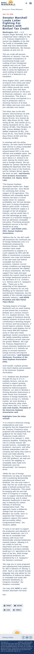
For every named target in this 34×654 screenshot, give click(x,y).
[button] (26, 3)
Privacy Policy (8, 637)
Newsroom (6, 9)
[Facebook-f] (23, 637)
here (22, 651)
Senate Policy (13, 642)
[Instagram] (30, 637)
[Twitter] (27, 637)
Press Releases (17, 9)
